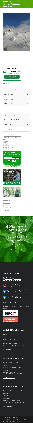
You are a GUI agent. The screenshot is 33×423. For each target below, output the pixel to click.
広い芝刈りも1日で (7, 210)
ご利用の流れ (6, 146)
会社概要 (5, 139)
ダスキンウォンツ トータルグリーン (12, 136)
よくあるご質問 (6, 141)
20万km (5, 205)
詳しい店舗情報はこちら (9, 349)
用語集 (4, 142)
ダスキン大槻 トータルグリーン (11, 137)
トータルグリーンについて (9, 134)
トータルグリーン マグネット (10, 207)
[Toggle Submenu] (27, 90)
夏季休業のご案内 (7, 200)
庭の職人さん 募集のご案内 (9, 147)
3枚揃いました (6, 203)
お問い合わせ (16, 251)
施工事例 (5, 144)
